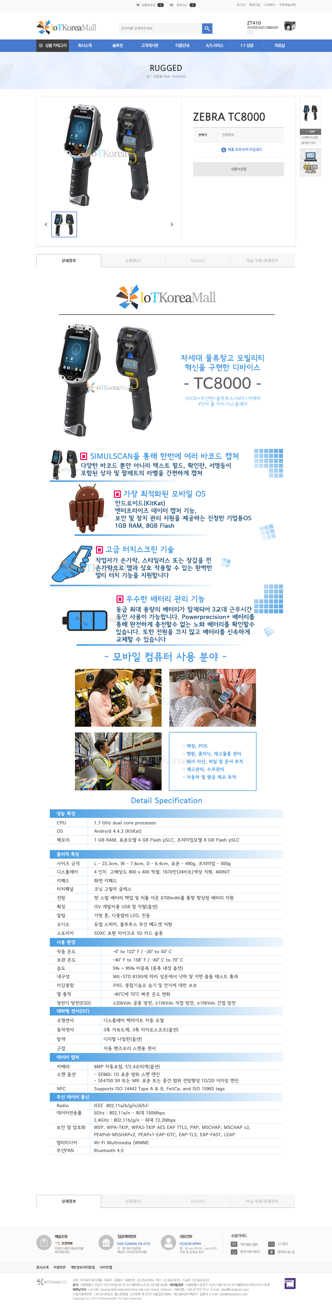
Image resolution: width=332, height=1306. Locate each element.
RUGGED (179, 76)
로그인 (241, 4)
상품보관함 (152, 5)
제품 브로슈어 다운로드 (244, 149)
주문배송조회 (287, 4)
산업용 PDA (161, 76)
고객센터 (269, 4)
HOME (148, 76)
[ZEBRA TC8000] (310, 113)
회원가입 (254, 4)
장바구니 (184, 5)
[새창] (60, 1244)
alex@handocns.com (235, 1289)
